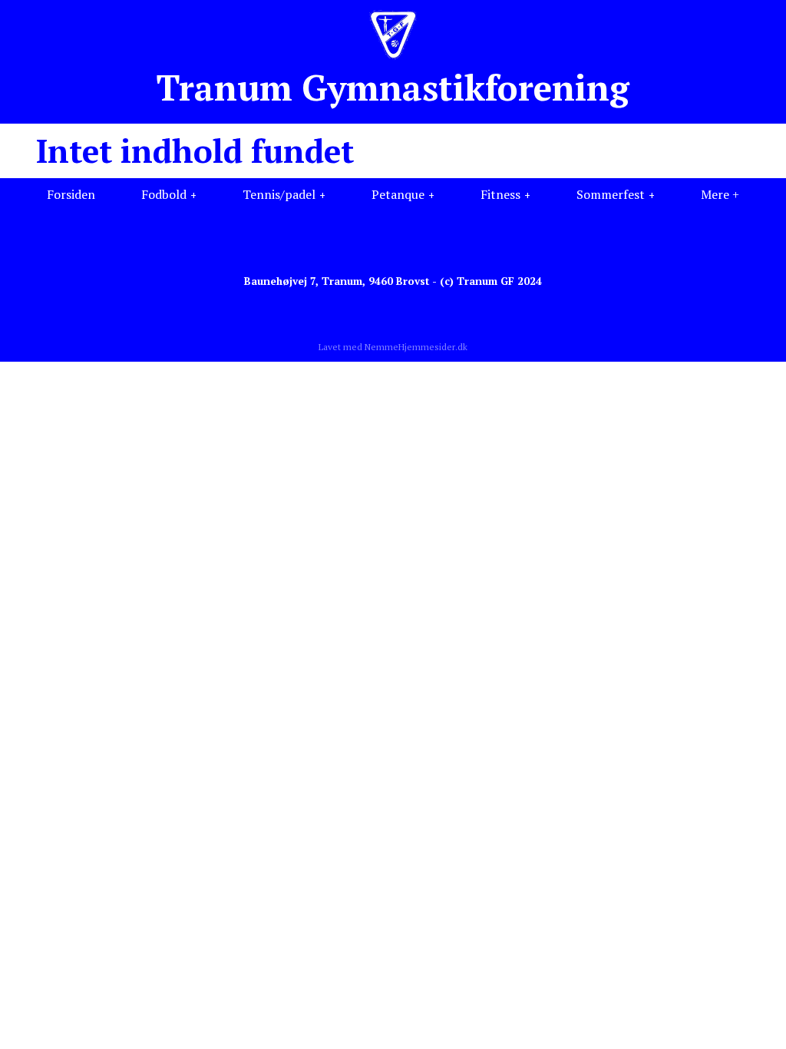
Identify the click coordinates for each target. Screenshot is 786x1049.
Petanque (398, 194)
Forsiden (71, 194)
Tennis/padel (279, 194)
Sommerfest (610, 194)
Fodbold (164, 194)
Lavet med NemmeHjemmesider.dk (393, 346)
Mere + (720, 194)
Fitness (500, 194)
